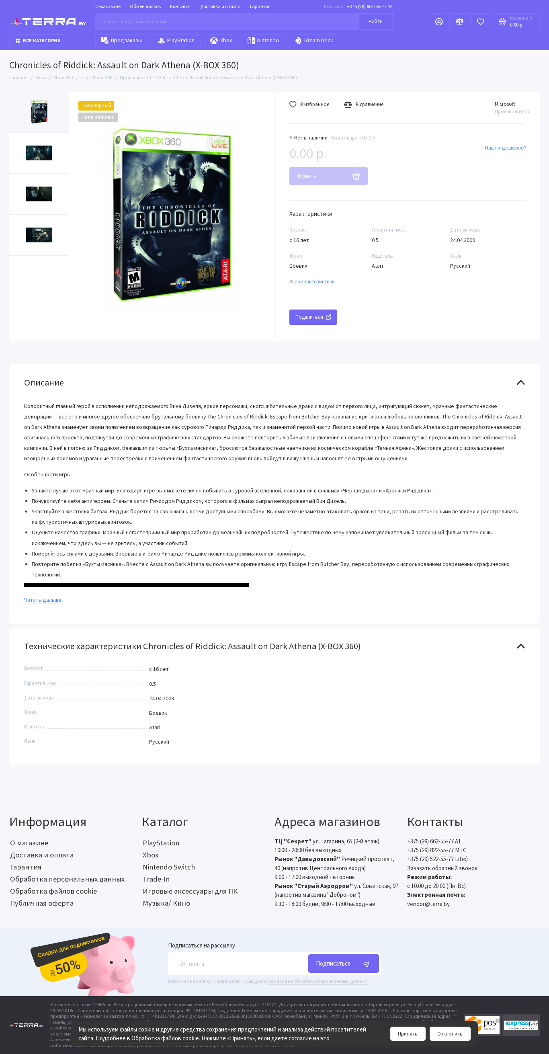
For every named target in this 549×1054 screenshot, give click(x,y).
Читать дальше (42, 599)
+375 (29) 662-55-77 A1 (434, 841)
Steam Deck (318, 40)
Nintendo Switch (169, 866)
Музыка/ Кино (166, 903)
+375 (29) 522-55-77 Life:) (437, 859)
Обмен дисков (145, 6)
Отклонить (450, 1033)
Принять (408, 1033)
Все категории (42, 40)
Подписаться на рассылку (201, 946)
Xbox (226, 40)
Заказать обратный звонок (442, 868)
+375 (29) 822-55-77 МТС (436, 850)
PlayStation (181, 40)
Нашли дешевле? (505, 147)
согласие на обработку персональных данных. (317, 981)
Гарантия (260, 6)
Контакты (180, 6)
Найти (376, 21)
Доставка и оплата (220, 6)
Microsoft (505, 103)
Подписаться (333, 963)
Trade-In (156, 879)
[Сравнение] (460, 22)
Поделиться (309, 317)
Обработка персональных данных (67, 879)
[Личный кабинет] (439, 22)
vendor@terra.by (428, 904)
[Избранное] (481, 22)
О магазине (108, 6)
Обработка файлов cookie (165, 1038)
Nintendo (268, 40)
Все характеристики (312, 281)
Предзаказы (126, 40)
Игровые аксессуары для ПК (190, 891)
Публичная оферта (42, 903)
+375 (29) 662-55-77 (355, 6)
